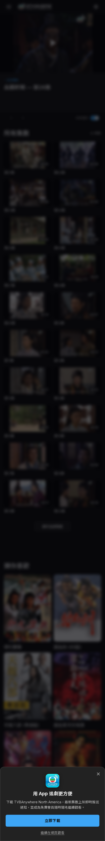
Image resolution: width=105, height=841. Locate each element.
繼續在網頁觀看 (52, 833)
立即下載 (52, 820)
